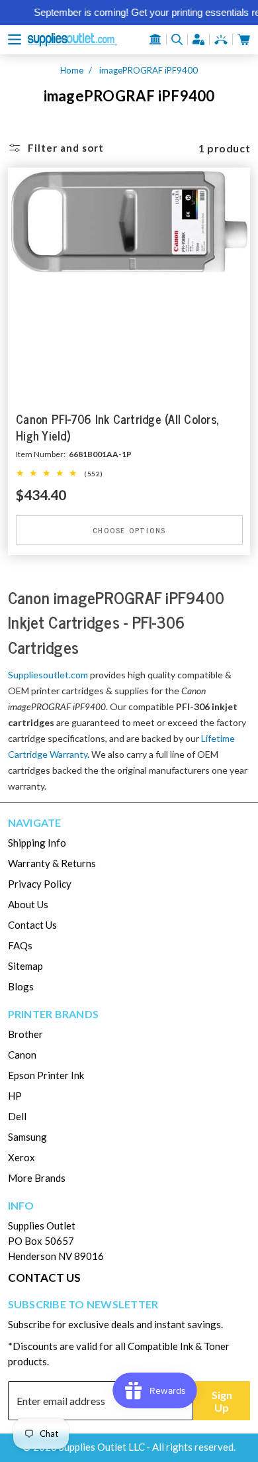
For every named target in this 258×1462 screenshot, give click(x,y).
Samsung (27, 1137)
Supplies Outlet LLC (102, 1447)
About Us (28, 904)
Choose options (129, 531)
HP (15, 1096)
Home (71, 70)
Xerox (21, 1157)
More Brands (36, 1178)
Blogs (21, 986)
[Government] (155, 39)
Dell (17, 1116)
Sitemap (25, 966)
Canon (22, 1055)
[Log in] (198, 39)
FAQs (20, 945)
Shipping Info (37, 843)
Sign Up (222, 1401)
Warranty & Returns (52, 863)
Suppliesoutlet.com (48, 674)
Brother (25, 1034)
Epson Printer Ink (46, 1075)
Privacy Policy (39, 884)
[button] (14, 39)
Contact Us (32, 925)
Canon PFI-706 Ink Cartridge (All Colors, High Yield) (117, 428)
